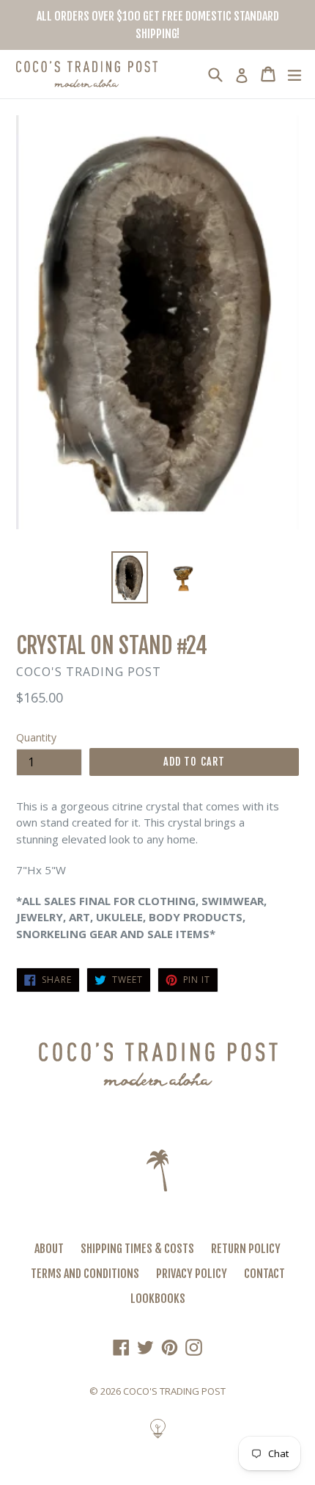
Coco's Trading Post (174, 1391)
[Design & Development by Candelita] (158, 1436)
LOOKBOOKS (157, 1298)
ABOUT (49, 1248)
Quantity (36, 737)
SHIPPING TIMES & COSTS (137, 1248)
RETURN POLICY (246, 1248)
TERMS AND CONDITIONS (85, 1273)
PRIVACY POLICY (191, 1273)
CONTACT (264, 1273)
